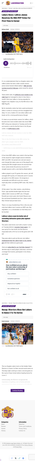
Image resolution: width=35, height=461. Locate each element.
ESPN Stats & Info (13, 128)
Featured (5, 11)
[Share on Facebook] (12, 458)
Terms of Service (28, 445)
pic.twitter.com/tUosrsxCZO (11, 144)
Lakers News (13, 11)
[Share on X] (16, 458)
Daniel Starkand (5, 321)
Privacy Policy (18, 447)
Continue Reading (17, 390)
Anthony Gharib (5, 29)
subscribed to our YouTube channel (19, 247)
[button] (3, 3)
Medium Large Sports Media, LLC (14, 443)
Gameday (12, 306)
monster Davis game (21, 227)
